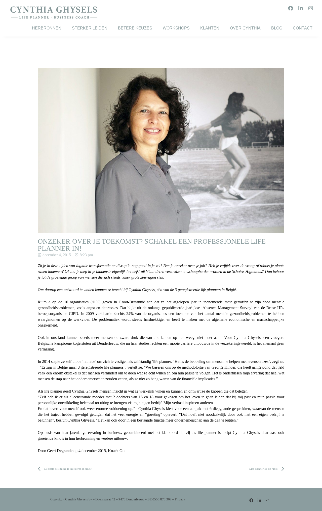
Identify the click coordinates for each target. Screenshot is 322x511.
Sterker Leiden (89, 28)
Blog (276, 28)
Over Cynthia (245, 28)
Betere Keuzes (135, 28)
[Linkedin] (301, 8)
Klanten (209, 28)
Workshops (176, 28)
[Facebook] (291, 8)
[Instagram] (311, 8)
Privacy (180, 499)
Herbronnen (46, 28)
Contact (302, 28)
